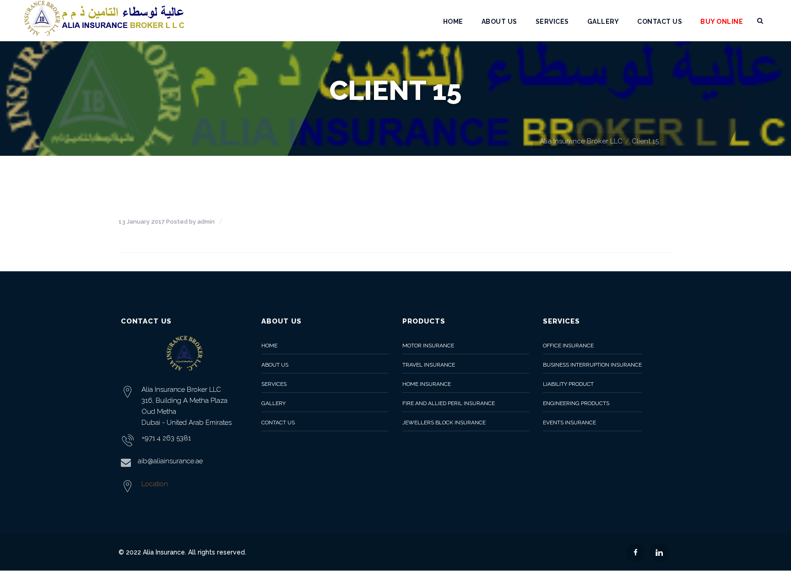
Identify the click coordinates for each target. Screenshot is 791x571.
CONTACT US (278, 422)
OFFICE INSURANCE (568, 345)
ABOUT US (274, 365)
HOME (269, 345)
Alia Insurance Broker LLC (581, 141)
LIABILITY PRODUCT (568, 384)
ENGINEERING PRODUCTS (576, 403)
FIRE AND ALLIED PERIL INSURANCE (448, 403)
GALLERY (273, 403)
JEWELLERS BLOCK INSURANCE (444, 422)
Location (154, 484)
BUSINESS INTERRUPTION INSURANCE (592, 365)
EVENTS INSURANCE (569, 422)
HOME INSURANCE (426, 384)
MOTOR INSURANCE (428, 345)
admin (206, 221)
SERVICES (274, 384)
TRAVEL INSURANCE (428, 365)
